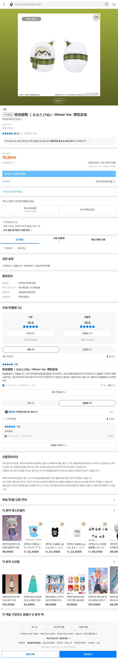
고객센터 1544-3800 (29, 633)
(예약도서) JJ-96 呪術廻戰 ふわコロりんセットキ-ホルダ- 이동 (98, 537)
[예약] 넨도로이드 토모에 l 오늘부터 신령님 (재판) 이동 (12, 534)
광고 (98, 643)
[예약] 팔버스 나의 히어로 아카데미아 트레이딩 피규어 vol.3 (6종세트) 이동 (55, 590)
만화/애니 (28, 265)
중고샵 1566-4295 (65, 633)
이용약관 (21, 643)
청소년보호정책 (49, 643)
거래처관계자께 (80, 643)
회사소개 (68, 643)
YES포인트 (7, 162)
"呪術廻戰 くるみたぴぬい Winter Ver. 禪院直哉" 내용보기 (59, 375)
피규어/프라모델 (42, 265)
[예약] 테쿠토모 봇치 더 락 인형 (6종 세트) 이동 (76, 590)
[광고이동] (106, 4)
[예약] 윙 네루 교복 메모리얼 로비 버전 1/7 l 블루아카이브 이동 (98, 587)
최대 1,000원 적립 (104, 181)
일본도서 (18, 265)
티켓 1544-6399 (47, 633)
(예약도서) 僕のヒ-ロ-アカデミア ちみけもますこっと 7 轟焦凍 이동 (33, 537)
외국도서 (7, 265)
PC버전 (60, 643)
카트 (114, 5)
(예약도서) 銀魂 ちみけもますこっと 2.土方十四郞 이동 (55, 537)
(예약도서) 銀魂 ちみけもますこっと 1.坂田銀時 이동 (76, 537)
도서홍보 (91, 643)
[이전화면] (4, 4)
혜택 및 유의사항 (30, 339)
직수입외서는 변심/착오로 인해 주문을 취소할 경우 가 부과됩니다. (46, 141)
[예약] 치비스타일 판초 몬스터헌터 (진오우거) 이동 (33, 590)
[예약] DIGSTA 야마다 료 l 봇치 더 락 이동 (12, 590)
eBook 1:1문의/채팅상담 (85, 633)
